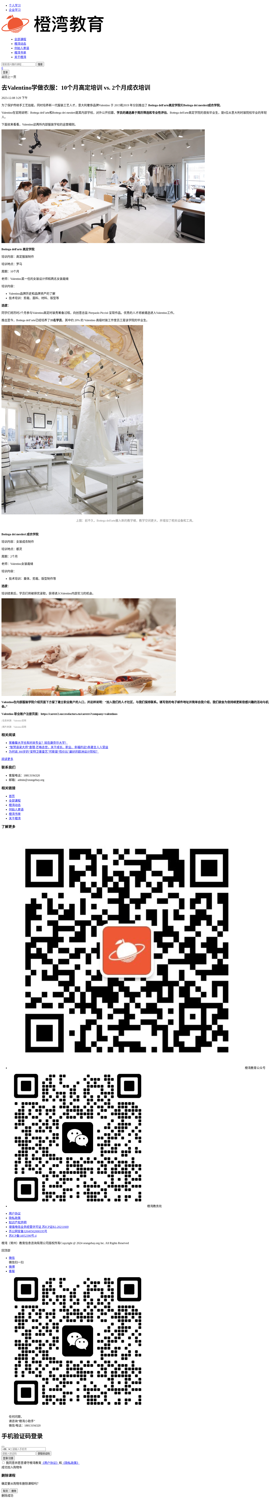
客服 (12, 1271)
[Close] (2, 1446)
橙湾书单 (20, 52)
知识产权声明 (18, 1222)
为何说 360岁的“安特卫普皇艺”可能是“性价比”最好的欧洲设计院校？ (54, 751)
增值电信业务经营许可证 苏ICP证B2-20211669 (39, 1226)
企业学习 (15, 9)
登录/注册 (8, 1458)
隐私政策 (15, 1218)
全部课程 (20, 39)
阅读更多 (7, 759)
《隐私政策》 (71, 1462)
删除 (13, 1491)
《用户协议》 (50, 1462)
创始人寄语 (21, 48)
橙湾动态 (20, 43)
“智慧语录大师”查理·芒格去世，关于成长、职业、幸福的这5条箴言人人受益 (58, 747)
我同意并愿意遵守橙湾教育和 (43, 1462)
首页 (12, 796)
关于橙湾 (20, 57)
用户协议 (15, 1213)
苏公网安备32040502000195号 (28, 1231)
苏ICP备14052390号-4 (23, 1235)
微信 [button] (12, 1257)
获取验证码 (44, 1453)
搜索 (40, 64)
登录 (5, 72)
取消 (5, 1491)
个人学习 (15, 5)
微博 (12, 1266)
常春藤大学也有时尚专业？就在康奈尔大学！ (38, 742)
